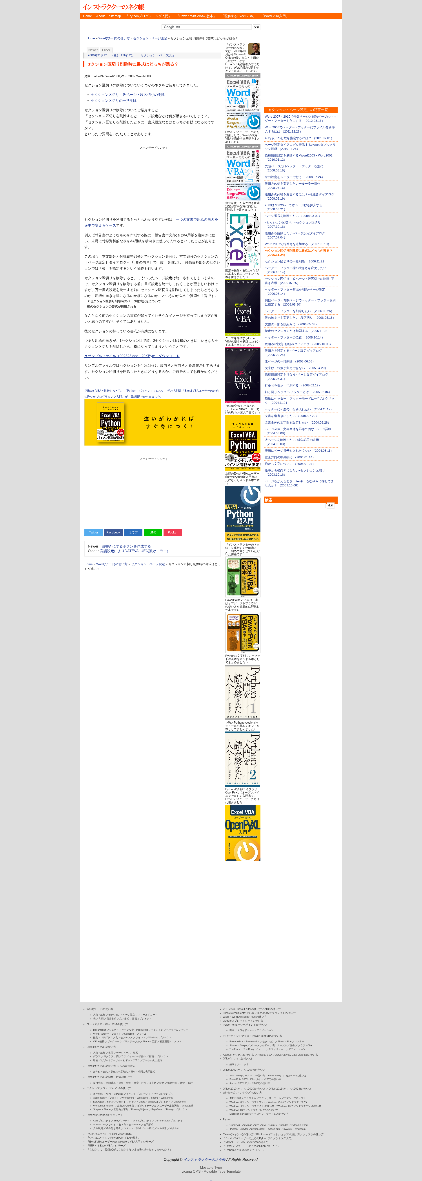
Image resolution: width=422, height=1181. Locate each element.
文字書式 (124, 1018)
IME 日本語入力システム (242, 1098)
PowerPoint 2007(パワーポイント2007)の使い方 (255, 1079)
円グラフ (121, 1056)
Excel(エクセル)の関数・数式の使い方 (109, 1077)
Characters (180, 1101)
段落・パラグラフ (103, 1037)
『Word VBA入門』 (275, 16)
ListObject (98, 1101)
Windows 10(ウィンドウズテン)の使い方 (299, 1106)
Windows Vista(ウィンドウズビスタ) (287, 1102)
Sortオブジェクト (116, 1101)
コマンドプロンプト (295, 1098)
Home (87, 16)
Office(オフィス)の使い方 (238, 1058)
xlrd (257, 1125)
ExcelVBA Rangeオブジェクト (105, 1115)
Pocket (172, 532)
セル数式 (149, 1128)
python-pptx (274, 1129)
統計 (190, 1082)
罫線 (138, 1128)
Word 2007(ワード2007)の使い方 (247, 1075)
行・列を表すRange (129, 1124)
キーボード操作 (137, 1056)
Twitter (93, 532)
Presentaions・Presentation (244, 1041)
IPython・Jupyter (238, 1129)
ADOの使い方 (272, 1009)
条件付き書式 (100, 1071)
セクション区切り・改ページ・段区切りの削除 (128, 94)
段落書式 (111, 1018)
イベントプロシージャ (138, 1093)
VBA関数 (118, 1093)
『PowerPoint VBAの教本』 (196, 16)
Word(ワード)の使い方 (114, 38)
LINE (152, 532)
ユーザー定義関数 (169, 1105)
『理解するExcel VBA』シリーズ (106, 1145)
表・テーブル (132, 1041)
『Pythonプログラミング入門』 (148, 16)
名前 (110, 1052)
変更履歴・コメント (171, 1041)
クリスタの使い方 (313, 1134)
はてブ (133, 532)
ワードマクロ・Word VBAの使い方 (107, 1024)
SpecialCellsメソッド (104, 1124)
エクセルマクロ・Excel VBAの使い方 (109, 1088)
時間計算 (111, 1082)
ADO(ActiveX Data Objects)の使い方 (296, 1054)
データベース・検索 (127, 1052)
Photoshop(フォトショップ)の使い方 (278, 1134)
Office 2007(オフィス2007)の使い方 (244, 1069)
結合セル (174, 1128)
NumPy (273, 1125)
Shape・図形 (150, 1041)
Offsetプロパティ (142, 1120)
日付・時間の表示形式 (143, 1071)
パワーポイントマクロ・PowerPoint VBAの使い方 (252, 1035)
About (100, 16)
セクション (157, 1029)
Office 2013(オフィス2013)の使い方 (290, 1088)
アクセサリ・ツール (270, 1098)
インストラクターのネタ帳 (113, 6)
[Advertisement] (152, 180)
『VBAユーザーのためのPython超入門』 (247, 1142)
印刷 (101, 1018)
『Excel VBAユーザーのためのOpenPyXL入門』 (251, 1146)
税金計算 (172, 1082)
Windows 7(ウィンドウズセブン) (247, 1102)
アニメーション (297, 1049)
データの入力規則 (152, 1060)
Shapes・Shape (102, 1109)
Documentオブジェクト (106, 1029)
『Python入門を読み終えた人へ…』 (244, 1150)
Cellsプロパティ (102, 1120)
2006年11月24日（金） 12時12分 (111, 55)
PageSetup (157, 1109)
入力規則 (98, 1128)
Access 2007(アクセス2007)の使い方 (249, 1083)
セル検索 (162, 1128)
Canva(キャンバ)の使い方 (238, 1134)
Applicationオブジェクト (106, 1097)
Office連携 (98, 1041)
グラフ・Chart (137, 1101)
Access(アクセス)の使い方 (238, 1054)
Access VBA (265, 1054)
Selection (129, 1033)
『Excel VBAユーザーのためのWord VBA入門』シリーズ (120, 1141)
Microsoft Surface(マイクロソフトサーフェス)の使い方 (259, 1113)
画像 (292, 1045)
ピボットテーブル (146, 1105)
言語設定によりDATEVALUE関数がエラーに (135, 551)
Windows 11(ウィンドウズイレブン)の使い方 (253, 1110)
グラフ (96, 1056)
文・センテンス (124, 1037)
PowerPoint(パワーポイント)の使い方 (245, 1024)
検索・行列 (140, 1082)
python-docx (258, 1129)
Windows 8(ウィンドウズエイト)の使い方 (251, 1106)
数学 (182, 1082)
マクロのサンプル (163, 1093)
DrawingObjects (139, 1109)
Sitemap (115, 16)
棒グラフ (108, 1056)
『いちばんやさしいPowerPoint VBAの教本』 (114, 1137)
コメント (128, 1128)
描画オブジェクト (141, 1018)
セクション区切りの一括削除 (114, 100)
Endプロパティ (122, 1120)
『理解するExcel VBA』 (238, 16)
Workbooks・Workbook (135, 1097)
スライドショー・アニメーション (255, 1030)
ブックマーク (114, 1041)
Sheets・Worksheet (162, 1097)
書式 (231, 1030)
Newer (93, 50)
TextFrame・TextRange (242, 1049)
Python (227, 1119)
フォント (140, 1037)
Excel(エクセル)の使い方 (101, 1046)
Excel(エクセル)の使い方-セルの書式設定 (111, 1066)
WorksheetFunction (103, 1105)
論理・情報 (125, 1082)
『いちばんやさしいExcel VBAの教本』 (110, 1134)
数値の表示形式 (119, 1071)
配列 (108, 1093)
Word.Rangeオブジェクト (107, 1033)
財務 (161, 1082)
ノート (262, 1049)
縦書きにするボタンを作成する (126, 546)
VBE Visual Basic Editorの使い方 (242, 1009)
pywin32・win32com (295, 1129)
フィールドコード (147, 1014)
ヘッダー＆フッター (177, 1029)
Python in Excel (299, 1125)
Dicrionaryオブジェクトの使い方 (276, 1013)
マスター (299, 1041)
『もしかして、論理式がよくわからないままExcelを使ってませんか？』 (129, 1149)
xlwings (248, 1125)
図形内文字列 (121, 1109)
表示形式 (148, 1124)
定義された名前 (125, 1105)
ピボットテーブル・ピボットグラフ (120, 1060)
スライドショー (277, 1049)
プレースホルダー (259, 1045)
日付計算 (98, 1082)
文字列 (152, 1082)
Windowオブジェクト (159, 1037)
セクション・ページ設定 (150, 38)
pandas (284, 1125)
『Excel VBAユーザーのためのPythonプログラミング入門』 (258, 1138)
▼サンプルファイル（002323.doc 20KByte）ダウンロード (132, 356)
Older (106, 50)
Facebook (113, 532)
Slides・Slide (284, 1041)
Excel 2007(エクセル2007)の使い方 (287, 1075)
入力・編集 (99, 1014)
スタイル (142, 1033)
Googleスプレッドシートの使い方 (243, 1020)
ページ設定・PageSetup (135, 1029)
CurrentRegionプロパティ (168, 1120)
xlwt (264, 1125)
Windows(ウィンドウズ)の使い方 (242, 1092)
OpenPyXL (235, 1125)
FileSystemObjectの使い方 (238, 1013)
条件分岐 (98, 1093)
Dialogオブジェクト (176, 1109)
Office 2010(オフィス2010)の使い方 (244, 1088)
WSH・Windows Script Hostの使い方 (245, 1016)
